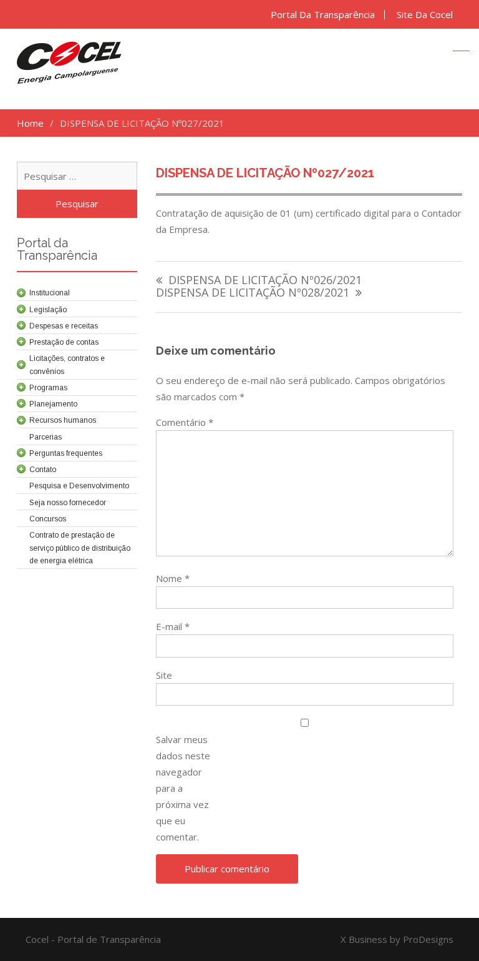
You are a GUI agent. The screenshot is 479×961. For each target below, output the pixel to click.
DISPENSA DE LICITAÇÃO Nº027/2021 (265, 172)
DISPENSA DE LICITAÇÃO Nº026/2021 (265, 280)
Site (164, 675)
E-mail (173, 626)
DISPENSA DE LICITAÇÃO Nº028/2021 (252, 293)
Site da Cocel (425, 14)
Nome (173, 578)
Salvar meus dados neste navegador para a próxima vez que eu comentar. (183, 788)
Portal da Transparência (323, 14)
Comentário (184, 422)
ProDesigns (428, 939)
